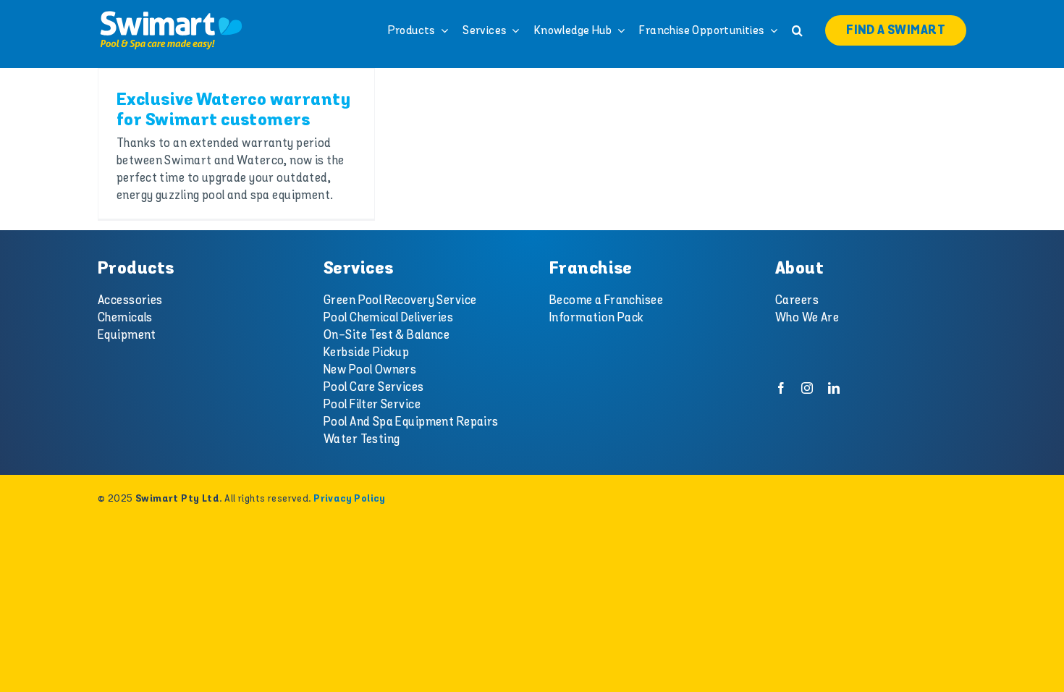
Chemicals (125, 318)
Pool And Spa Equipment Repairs (411, 422)
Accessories (130, 300)
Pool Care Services (374, 387)
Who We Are (807, 318)
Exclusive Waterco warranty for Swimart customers (233, 110)
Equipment (127, 335)
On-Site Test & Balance (386, 335)
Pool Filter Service (372, 405)
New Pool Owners (370, 370)
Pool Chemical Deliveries (388, 318)
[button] (797, 30)
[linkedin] (834, 388)
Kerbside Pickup (366, 352)
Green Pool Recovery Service (400, 300)
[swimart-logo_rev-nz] (171, 14)
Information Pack (596, 318)
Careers (797, 300)
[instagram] (807, 388)
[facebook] (781, 388)
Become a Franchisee (606, 300)
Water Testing (362, 439)
